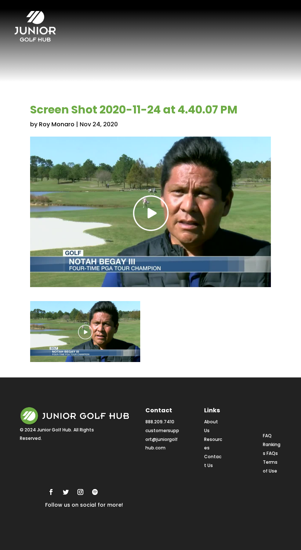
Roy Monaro (57, 124)
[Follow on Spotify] (95, 492)
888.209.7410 (159, 422)
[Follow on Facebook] (51, 492)
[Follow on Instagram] (80, 492)
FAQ (267, 436)
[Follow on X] (66, 492)
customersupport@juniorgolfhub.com (162, 439)
